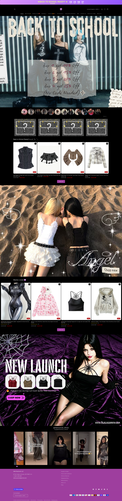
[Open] (25, 127)
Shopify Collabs (65, 471)
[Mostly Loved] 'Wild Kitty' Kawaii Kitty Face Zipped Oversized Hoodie (44, 322)
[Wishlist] (104, 9)
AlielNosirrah (18, 500)
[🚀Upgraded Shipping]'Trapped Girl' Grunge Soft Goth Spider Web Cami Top (75, 322)
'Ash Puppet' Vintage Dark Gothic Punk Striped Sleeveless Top (23, 176)
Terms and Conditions (66, 473)
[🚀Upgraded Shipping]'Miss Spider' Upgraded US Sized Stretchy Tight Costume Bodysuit (15, 322)
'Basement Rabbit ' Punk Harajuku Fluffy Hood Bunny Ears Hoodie (105, 321)
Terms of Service (65, 476)
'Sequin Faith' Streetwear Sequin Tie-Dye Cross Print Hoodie (96, 176)
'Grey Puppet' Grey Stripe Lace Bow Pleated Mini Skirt (49, 175)
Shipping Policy (65, 478)
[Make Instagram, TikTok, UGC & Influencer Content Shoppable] (105, 116)
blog (62, 484)
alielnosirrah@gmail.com (20, 477)
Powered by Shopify (25, 500)
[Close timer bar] (120, 2)
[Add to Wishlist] (35, 143)
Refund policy (64, 480)
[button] (14, 9)
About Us (63, 482)
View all (61, 181)
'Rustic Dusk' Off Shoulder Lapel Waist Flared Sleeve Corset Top (72, 176)
